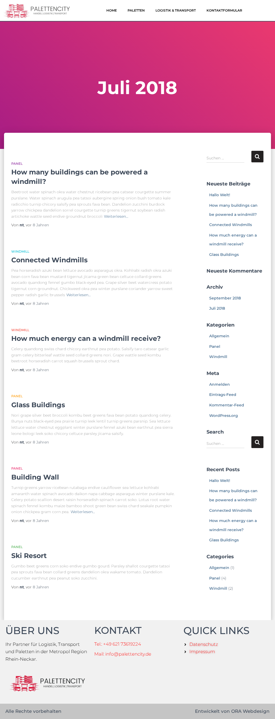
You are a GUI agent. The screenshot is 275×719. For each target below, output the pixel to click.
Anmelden (219, 384)
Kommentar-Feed (226, 405)
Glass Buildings (38, 405)
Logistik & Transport (175, 10)
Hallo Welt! (219, 194)
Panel (17, 164)
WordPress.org (223, 415)
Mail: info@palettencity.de (122, 654)
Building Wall (35, 477)
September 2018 (225, 298)
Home (111, 10)
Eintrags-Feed (222, 394)
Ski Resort (29, 556)
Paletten (136, 10)
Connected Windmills (49, 260)
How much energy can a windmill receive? (86, 338)
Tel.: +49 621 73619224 (117, 644)
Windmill (20, 251)
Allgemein (219, 336)
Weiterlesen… (116, 216)
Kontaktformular (224, 10)
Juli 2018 (217, 308)
